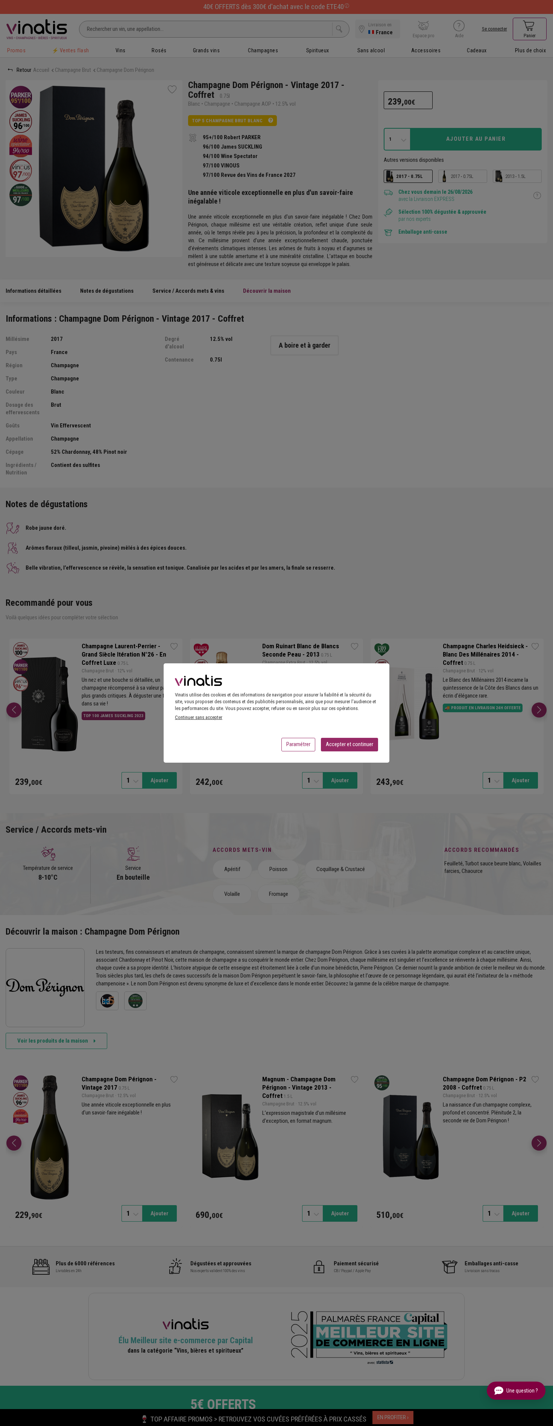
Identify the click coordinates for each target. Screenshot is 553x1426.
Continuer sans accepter (198, 717)
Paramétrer (298, 744)
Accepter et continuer (349, 744)
